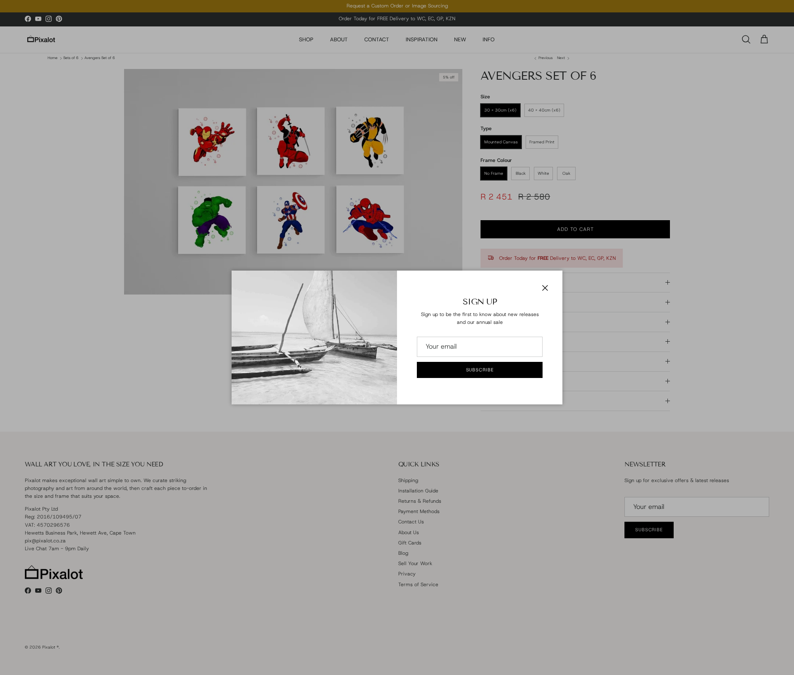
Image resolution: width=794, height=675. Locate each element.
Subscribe (480, 370)
